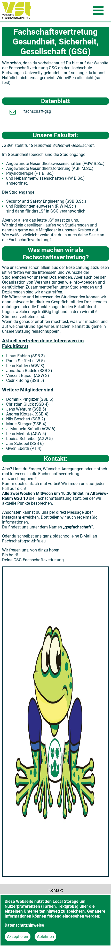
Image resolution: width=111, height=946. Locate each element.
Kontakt (56, 890)
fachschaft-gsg (37, 111)
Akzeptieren (17, 936)
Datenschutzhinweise (24, 925)
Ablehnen (45, 936)
